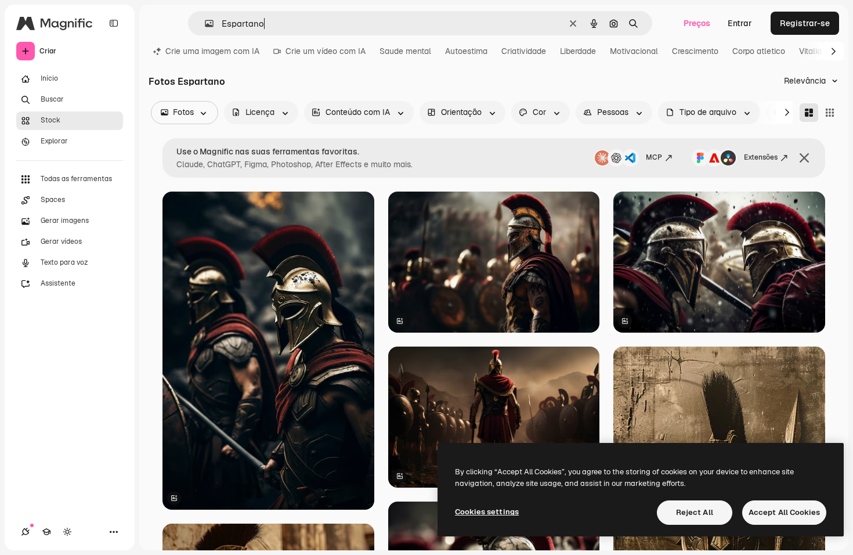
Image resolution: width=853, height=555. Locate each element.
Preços (697, 23)
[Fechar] (804, 158)
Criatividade (523, 51)
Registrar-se (805, 23)
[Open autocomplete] (205, 23)
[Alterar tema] (67, 531)
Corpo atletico (758, 51)
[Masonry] (809, 112)
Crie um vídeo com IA (325, 51)
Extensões (761, 157)
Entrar (740, 23)
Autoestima (466, 51)
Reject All (694, 512)
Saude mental (405, 51)
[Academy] (46, 531)
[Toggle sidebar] (113, 23)
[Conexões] (25, 531)
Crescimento (695, 51)
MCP (654, 157)
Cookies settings (487, 512)
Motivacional (634, 51)
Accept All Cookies (784, 512)
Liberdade (578, 51)
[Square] (830, 112)
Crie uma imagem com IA (212, 51)
